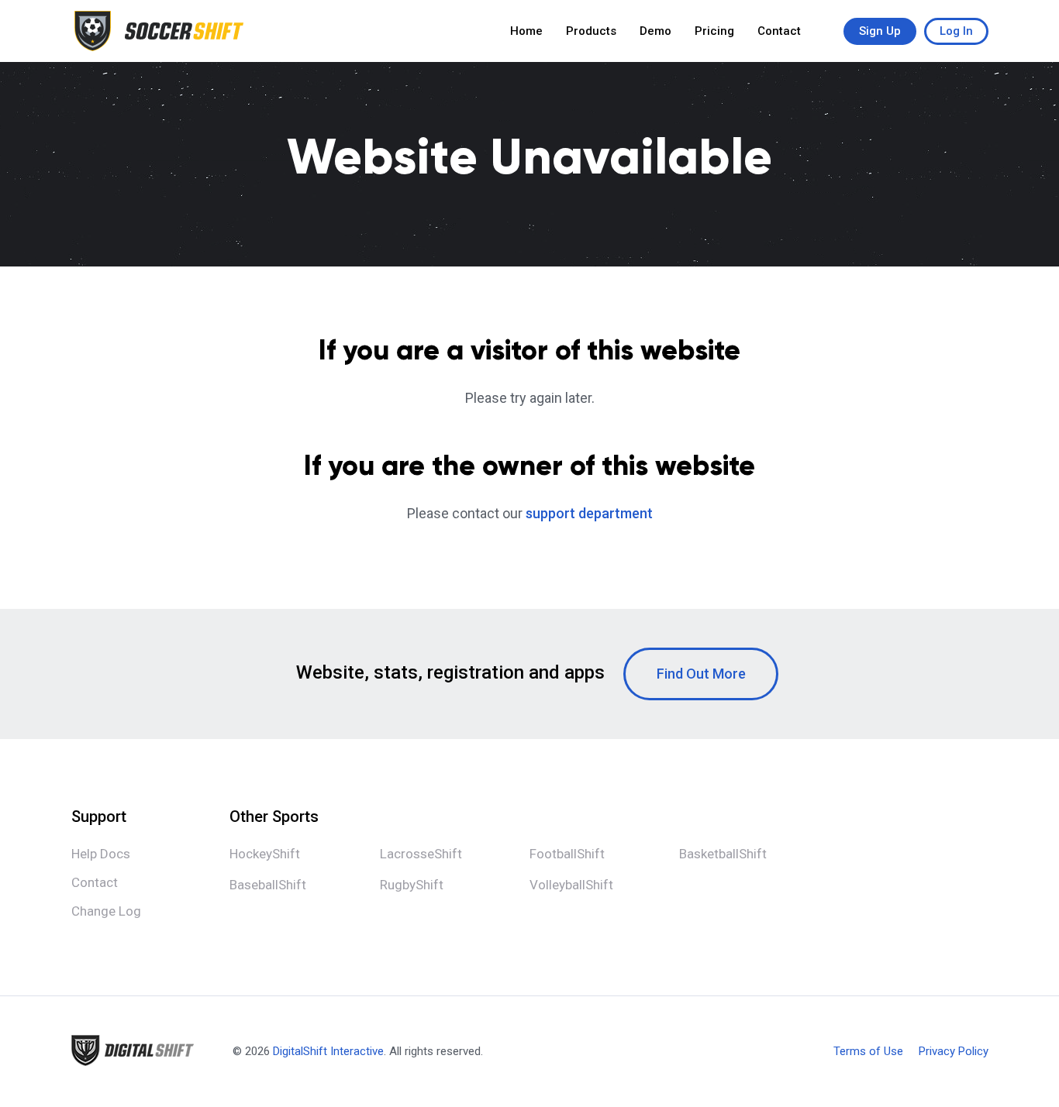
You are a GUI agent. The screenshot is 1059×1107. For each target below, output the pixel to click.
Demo (655, 31)
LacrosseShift (421, 853)
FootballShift (567, 853)
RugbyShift (411, 884)
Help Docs (100, 853)
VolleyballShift (571, 884)
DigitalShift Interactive (328, 1051)
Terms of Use (868, 1051)
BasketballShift (723, 853)
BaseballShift (267, 884)
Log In (956, 31)
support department (589, 513)
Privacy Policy (953, 1051)
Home (526, 31)
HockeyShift (264, 853)
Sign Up (880, 31)
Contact (779, 31)
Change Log (106, 911)
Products (591, 31)
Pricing (714, 31)
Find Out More (701, 673)
